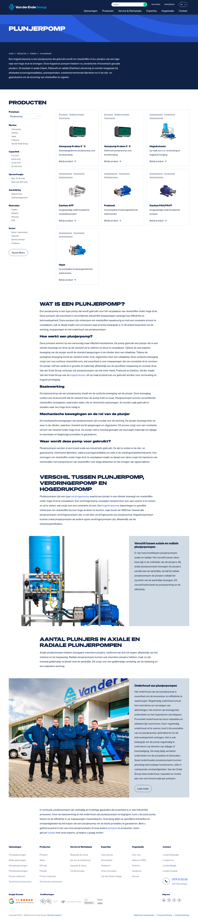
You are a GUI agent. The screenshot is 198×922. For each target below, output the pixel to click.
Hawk (62, 264)
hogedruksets (77, 374)
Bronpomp (63, 114)
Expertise (151, 11)
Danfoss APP (66, 205)
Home (11, 54)
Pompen (33, 54)
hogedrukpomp (110, 505)
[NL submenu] (185, 4)
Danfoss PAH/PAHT (161, 205)
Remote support (54, 915)
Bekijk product (66, 161)
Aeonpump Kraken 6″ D (72, 146)
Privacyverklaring (164, 915)
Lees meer (143, 788)
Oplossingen (90, 11)
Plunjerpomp (64, 118)
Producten (108, 11)
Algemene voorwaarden (144, 915)
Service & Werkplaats (130, 11)
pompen (112, 827)
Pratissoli (109, 205)
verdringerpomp (80, 496)
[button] (21, 901)
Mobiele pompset (76, 114)
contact (51, 832)
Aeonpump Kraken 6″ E (117, 146)
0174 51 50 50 (179, 879)
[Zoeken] (145, 4)
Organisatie (168, 11)
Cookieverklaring (182, 915)
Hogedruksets (158, 146)
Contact (183, 11)
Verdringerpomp (156, 118)
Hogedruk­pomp (156, 114)
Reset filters (18, 252)
